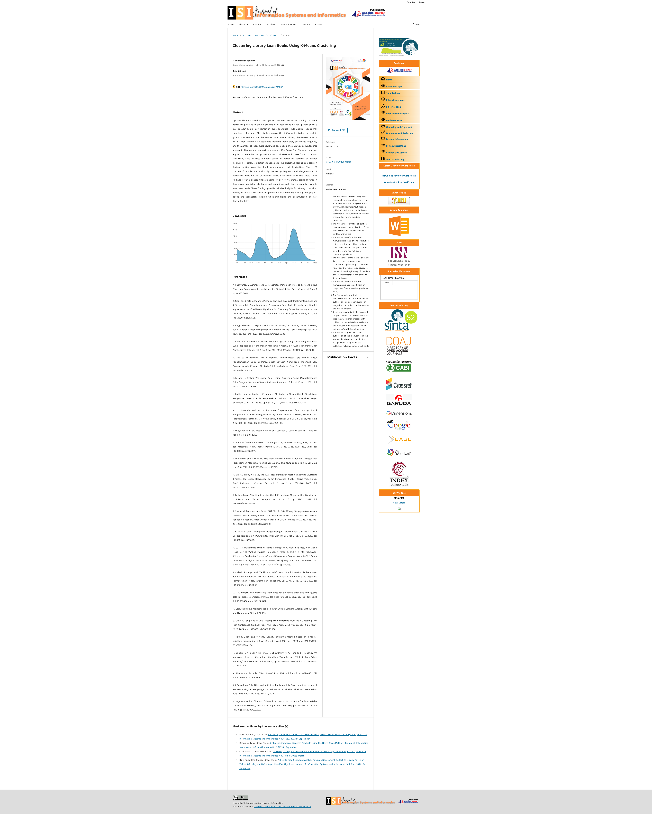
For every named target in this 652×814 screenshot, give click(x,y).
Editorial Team (394, 107)
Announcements (289, 25)
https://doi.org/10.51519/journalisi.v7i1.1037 (262, 87)
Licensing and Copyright (399, 127)
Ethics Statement (395, 100)
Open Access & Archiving (399, 133)
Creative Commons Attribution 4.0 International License (282, 807)
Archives (271, 25)
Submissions (393, 93)
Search (306, 25)
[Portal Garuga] (399, 407)
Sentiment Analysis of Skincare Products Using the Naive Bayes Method (306, 743)
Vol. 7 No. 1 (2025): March (267, 36)
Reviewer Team (394, 121)
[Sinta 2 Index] (399, 332)
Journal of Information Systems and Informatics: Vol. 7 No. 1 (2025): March (302, 754)
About (242, 25)
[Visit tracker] (399, 510)
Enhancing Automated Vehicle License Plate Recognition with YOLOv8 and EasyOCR (312, 735)
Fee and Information (397, 139)
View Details (399, 503)
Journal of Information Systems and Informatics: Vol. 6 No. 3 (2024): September (303, 737)
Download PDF (338, 130)
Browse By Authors (396, 153)
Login (421, 2)
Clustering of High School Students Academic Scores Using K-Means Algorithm (314, 752)
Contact (319, 25)
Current (257, 25)
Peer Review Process (397, 114)
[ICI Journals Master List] (399, 487)
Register (411, 2)
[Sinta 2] (399, 55)
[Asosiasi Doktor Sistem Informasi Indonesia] (399, 73)
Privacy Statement (396, 146)
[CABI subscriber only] (399, 372)
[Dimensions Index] (399, 416)
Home (230, 25)
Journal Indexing (395, 160)
